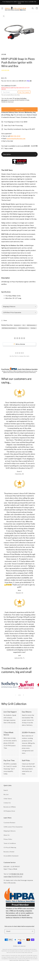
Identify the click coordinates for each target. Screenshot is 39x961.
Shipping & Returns (10, 831)
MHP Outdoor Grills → (24, 328)
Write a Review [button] (20, 344)
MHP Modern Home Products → (9, 328)
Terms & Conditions (10, 843)
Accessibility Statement (11, 856)
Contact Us (7, 802)
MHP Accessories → (31, 325)
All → (24, 325)
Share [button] (5, 320)
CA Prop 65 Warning (10, 847)
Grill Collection (22, 946)
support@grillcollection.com (16, 138)
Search (6, 790)
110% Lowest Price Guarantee (13, 827)
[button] (2, 8)
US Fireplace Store (9, 811)
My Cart (6, 794)
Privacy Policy (8, 839)
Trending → (33, 328)
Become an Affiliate (10, 807)
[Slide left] (16, 695)
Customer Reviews (9, 822)
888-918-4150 (15, 136)
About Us (7, 835)
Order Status (8, 798)
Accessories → (17, 325)
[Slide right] (23, 695)
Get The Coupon (24, 92)
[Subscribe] (32, 931)
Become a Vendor (9, 851)
